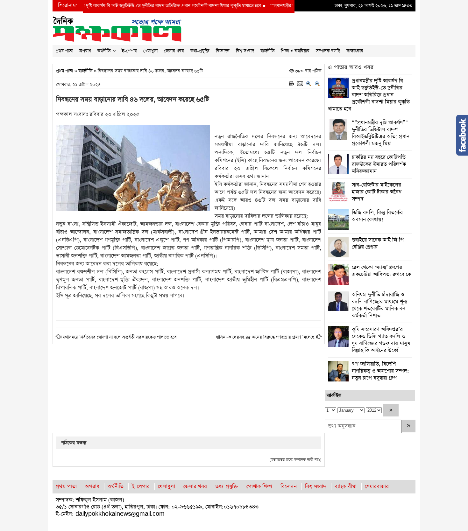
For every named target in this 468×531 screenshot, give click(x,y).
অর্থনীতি (103, 51)
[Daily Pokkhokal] (117, 28)
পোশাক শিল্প (259, 486)
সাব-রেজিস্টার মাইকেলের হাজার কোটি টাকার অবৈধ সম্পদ (376, 192)
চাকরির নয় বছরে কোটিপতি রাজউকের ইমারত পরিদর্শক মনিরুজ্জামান (379, 164)
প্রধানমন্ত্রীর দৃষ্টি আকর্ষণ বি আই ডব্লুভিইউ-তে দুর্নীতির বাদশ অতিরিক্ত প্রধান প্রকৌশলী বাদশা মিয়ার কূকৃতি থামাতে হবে (142, 6)
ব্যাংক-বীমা (346, 486)
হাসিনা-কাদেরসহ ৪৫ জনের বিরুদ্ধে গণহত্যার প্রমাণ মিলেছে (265, 337)
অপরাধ (85, 51)
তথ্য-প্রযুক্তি (199, 51)
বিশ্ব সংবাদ (245, 51)
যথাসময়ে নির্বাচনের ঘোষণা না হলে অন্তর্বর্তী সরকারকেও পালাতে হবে (120, 337)
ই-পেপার (129, 51)
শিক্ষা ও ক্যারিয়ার (295, 51)
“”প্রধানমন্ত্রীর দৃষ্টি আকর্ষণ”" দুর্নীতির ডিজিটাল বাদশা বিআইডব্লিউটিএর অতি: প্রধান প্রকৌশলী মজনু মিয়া (380, 133)
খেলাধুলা (150, 51)
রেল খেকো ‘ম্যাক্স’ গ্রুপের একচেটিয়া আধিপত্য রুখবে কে (381, 271)
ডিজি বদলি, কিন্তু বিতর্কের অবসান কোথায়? (377, 216)
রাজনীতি (267, 51)
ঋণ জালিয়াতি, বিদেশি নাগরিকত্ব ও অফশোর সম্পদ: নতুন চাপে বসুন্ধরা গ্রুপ (380, 371)
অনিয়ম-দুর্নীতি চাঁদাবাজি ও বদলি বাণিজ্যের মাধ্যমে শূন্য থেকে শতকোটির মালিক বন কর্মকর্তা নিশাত (380, 305)
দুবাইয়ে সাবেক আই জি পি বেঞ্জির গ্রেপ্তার (378, 243)
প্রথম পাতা (64, 51)
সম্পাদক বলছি (328, 51)
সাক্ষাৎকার (354, 51)
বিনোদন (223, 51)
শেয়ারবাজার (377, 486)
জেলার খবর (174, 51)
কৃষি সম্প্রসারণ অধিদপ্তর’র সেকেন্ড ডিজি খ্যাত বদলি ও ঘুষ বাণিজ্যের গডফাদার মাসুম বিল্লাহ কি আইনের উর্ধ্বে (381, 340)
